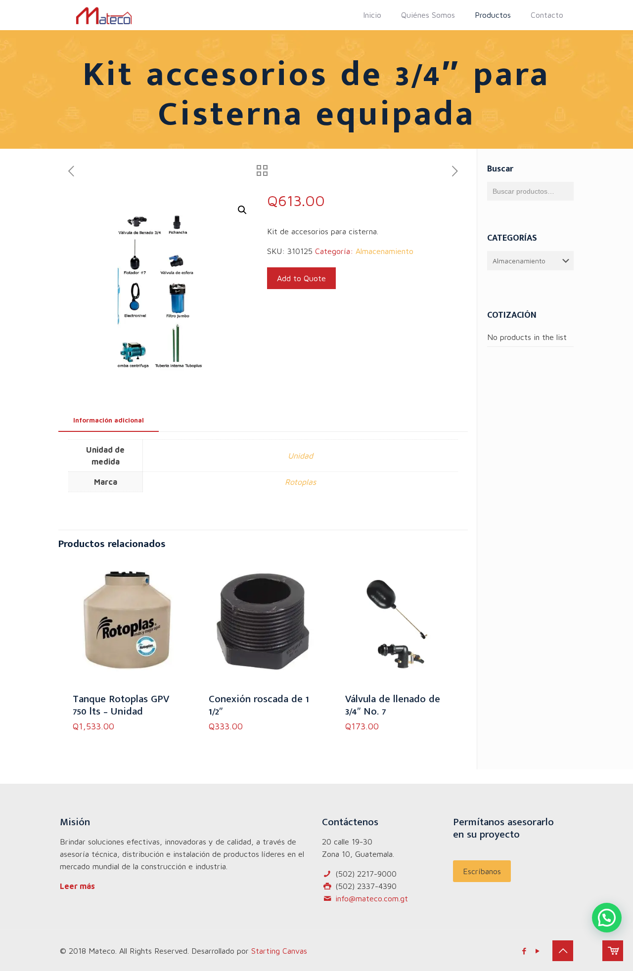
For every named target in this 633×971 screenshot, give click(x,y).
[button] (242, 210)
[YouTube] (537, 951)
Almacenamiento (384, 251)
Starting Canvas (279, 950)
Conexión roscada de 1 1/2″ (259, 705)
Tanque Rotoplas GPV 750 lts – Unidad (121, 705)
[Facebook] (524, 951)
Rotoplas (300, 481)
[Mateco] (104, 15)
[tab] (108, 420)
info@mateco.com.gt (371, 898)
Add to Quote (301, 278)
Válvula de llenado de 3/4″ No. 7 (392, 705)
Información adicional (108, 420)
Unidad (300, 455)
